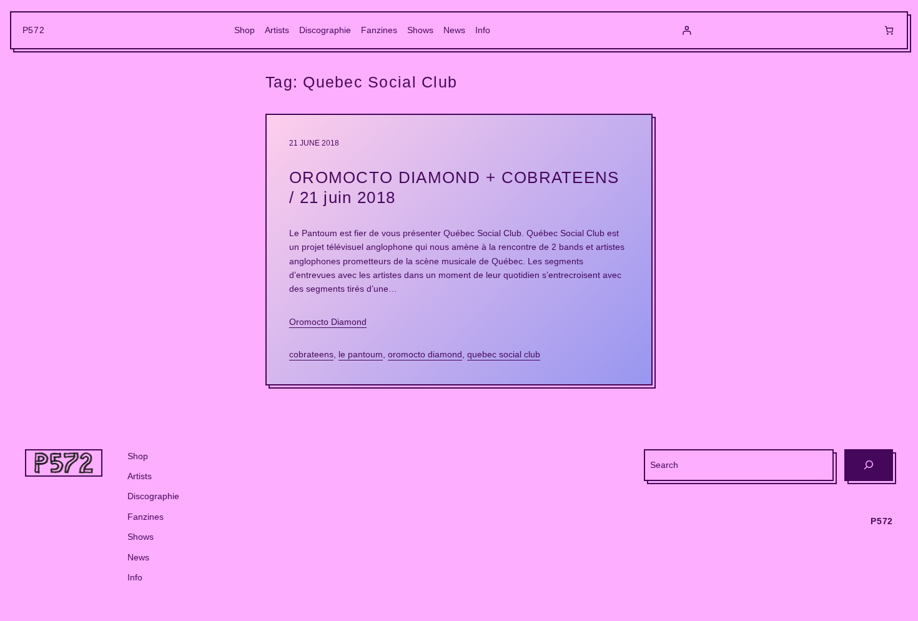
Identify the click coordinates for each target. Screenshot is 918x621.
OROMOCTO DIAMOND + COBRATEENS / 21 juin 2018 (454, 187)
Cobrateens (311, 354)
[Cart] (889, 30)
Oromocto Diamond (328, 322)
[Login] (687, 30)
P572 (33, 30)
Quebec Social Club (503, 354)
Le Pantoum (360, 354)
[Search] (868, 465)
